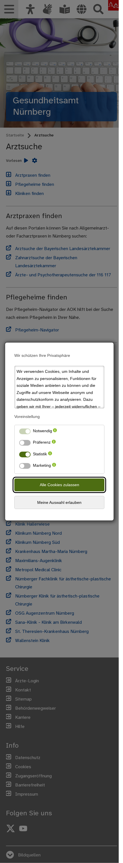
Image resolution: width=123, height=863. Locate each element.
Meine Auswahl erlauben (59, 502)
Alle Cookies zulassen (59, 484)
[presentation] (55, 432)
